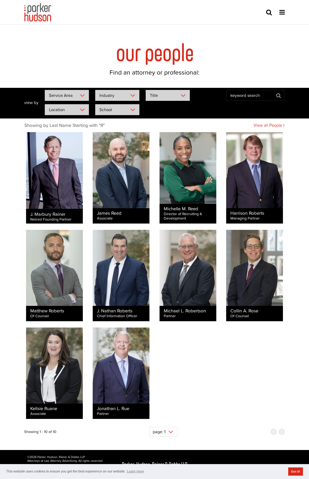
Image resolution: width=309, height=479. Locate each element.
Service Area (61, 95)
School (105, 110)
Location (57, 110)
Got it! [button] (295, 471)
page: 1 (159, 432)
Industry (106, 95)
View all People (268, 125)
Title (154, 95)
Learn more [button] (135, 471)
